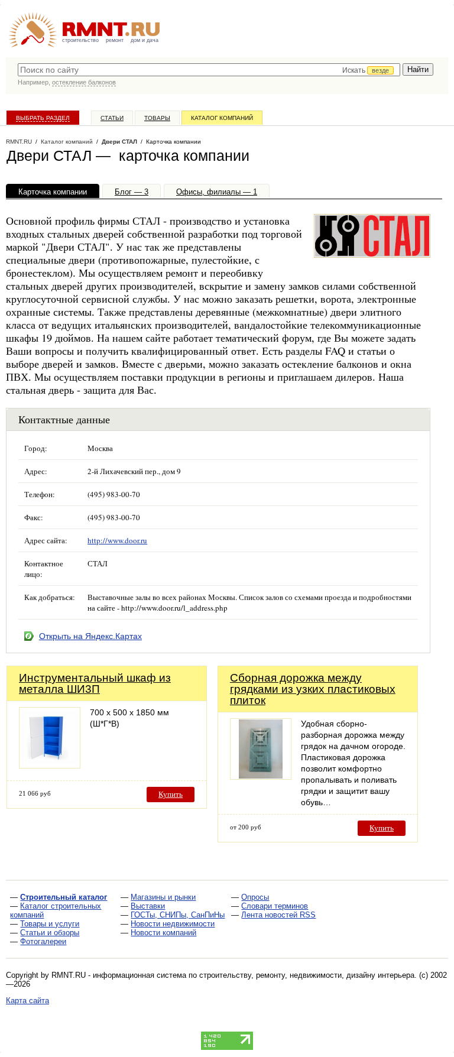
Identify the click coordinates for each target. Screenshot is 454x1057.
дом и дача (144, 40)
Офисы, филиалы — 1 (216, 191)
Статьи (112, 118)
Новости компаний (163, 932)
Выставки (148, 906)
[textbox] (209, 69)
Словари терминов (274, 906)
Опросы (255, 897)
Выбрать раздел (43, 118)
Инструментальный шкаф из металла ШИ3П (95, 683)
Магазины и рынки (163, 897)
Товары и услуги (49, 923)
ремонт (115, 40)
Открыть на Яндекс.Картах (90, 636)
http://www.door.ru (117, 540)
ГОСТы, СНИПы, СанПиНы (178, 914)
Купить (170, 794)
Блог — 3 (131, 191)
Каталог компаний (222, 118)
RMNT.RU (19, 141)
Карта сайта (27, 1000)
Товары (157, 118)
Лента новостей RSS (278, 914)
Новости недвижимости (173, 923)
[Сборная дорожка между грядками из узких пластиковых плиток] (261, 776)
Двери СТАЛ (119, 141)
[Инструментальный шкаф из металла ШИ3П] (50, 765)
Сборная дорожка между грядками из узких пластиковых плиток (312, 689)
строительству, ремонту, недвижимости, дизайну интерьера (306, 975)
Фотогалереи (43, 941)
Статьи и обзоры (49, 932)
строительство (80, 40)
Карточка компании (52, 191)
